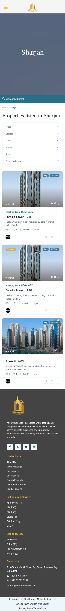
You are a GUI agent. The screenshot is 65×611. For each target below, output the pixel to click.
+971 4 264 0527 (18, 576)
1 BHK (9, 507)
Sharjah (9, 147)
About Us (11, 462)
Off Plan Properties (16, 484)
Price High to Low (14, 161)
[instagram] (34, 447)
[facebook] (10, 447)
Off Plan (11, 521)
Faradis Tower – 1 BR (19, 290)
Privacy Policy (26, 608)
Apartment (12, 502)
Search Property (15, 480)
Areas (8, 154)
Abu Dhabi (12, 539)
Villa (9, 526)
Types (8, 127)
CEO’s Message (14, 466)
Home (5, 107)
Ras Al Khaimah (14, 549)
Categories (11, 134)
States (9, 140)
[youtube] (26, 447)
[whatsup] (18, 447)
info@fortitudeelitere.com (23, 585)
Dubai (9, 544)
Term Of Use (39, 608)
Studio (10, 517)
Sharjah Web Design (39, 604)
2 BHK (9, 512)
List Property (13, 475)
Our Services (13, 471)
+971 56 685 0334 (19, 580)
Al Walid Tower (15, 361)
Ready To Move (14, 489)
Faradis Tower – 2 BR (19, 216)
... (19, 225)
